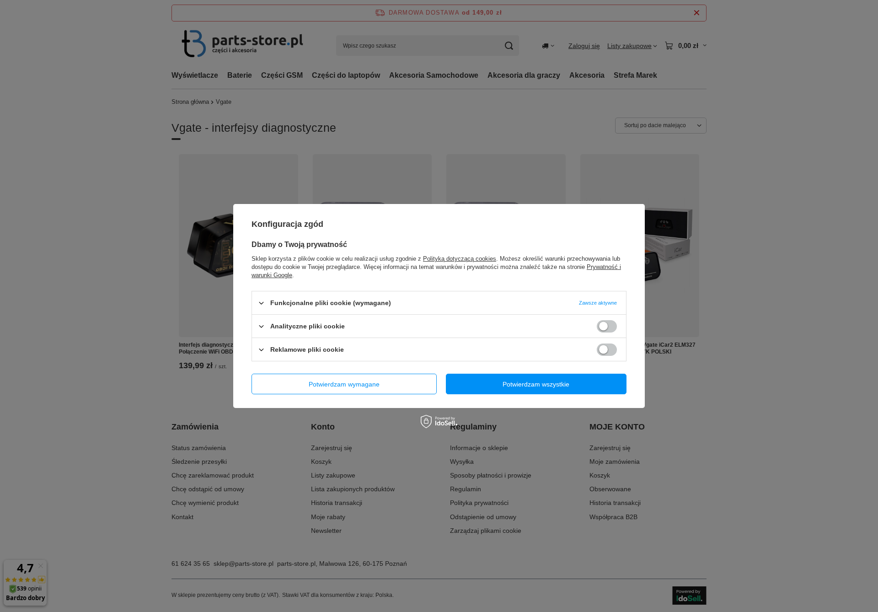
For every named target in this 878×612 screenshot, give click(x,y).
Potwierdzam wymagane (344, 383)
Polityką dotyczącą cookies (459, 258)
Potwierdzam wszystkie (536, 383)
